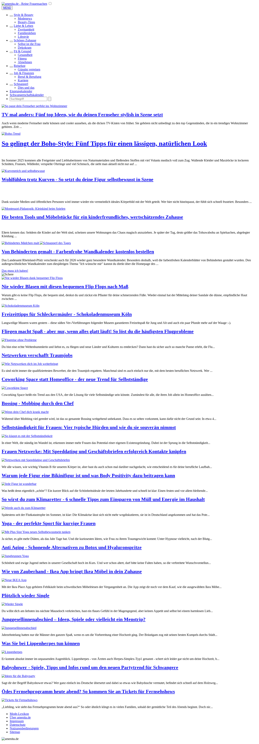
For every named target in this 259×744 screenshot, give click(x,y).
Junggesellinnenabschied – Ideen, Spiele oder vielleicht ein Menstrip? (73, 619)
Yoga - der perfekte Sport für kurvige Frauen (49, 523)
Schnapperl (21, 84)
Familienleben (27, 33)
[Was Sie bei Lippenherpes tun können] (12, 652)
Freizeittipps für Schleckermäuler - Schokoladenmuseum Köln (67, 314)
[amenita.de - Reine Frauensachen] (24, 3)
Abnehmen (25, 62)
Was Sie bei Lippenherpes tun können (41, 643)
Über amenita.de (20, 717)
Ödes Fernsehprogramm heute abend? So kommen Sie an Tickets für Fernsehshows (88, 691)
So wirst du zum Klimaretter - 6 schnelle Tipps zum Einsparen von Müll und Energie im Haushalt (103, 499)
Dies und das (26, 87)
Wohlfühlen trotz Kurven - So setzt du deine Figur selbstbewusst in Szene (77, 179)
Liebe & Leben (23, 25)
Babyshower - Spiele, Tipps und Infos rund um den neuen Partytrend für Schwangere (90, 667)
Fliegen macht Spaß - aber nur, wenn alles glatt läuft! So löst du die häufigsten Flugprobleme (98, 331)
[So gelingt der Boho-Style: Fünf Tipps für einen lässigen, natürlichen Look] (11, 133)
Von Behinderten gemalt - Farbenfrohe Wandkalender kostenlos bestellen (78, 251)
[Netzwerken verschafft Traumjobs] (30, 364)
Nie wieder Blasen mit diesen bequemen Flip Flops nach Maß (65, 286)
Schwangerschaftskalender (27, 95)
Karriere (23, 80)
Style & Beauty (23, 15)
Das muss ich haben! (15, 270)
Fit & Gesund (22, 51)
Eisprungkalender (21, 91)
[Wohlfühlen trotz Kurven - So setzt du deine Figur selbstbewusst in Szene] (23, 171)
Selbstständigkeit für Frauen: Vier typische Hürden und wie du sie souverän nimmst (89, 427)
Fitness (22, 58)
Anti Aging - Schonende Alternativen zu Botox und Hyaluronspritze (72, 547)
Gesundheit (25, 55)
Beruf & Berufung (29, 76)
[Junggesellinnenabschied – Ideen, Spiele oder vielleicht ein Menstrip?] (19, 628)
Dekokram (24, 47)
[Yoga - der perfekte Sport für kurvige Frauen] (36, 532)
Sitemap (15, 732)
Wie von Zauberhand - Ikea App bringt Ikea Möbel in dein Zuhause (72, 571)
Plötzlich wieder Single (25, 595)
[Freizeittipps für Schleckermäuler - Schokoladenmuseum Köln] (20, 305)
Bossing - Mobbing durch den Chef (38, 403)
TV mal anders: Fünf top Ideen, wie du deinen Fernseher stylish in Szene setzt (82, 114)
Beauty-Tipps (26, 22)
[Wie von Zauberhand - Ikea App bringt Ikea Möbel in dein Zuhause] (14, 580)
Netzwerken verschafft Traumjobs (37, 355)
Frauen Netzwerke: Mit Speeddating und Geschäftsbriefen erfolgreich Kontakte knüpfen (94, 451)
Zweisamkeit (26, 29)
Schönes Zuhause (25, 40)
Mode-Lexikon (19, 714)
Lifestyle (23, 36)
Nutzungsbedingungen (24, 728)
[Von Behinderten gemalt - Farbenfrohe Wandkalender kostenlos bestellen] (36, 243)
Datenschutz (17, 724)
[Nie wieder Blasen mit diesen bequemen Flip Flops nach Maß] (32, 278)
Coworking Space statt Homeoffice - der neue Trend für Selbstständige (75, 379)
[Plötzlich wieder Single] (12, 604)
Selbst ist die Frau (29, 44)
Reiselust (19, 65)
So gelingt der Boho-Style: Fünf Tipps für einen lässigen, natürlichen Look (104, 143)
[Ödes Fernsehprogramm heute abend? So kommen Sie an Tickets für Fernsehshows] (19, 700)
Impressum (17, 721)
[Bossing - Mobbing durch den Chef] (25, 412)
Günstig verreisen (29, 69)
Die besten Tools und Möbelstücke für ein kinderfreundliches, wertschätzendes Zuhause (92, 217)
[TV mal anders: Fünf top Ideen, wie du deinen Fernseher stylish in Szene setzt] (34, 106)
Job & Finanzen (24, 73)
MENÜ (7, 7)
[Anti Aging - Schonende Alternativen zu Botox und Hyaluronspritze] (15, 556)
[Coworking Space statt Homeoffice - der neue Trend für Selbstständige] (15, 388)
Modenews (25, 18)
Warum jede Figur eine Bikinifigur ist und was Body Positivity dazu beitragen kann (88, 475)
